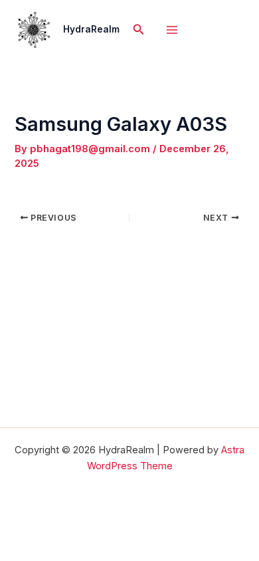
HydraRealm (91, 29)
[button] (139, 29)
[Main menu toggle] (172, 30)
